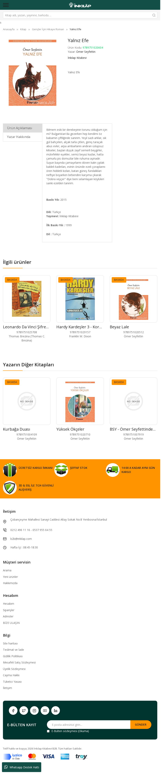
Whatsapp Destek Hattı (24, 767)
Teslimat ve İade (13, 650)
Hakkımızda (10, 583)
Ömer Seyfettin (85, 52)
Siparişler (8, 610)
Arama (7, 570)
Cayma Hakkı (11, 675)
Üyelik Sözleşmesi (14, 669)
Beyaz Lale (119, 326)
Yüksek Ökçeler (70, 429)
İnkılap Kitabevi (77, 58)
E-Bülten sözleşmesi (64, 731)
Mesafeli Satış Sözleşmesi (19, 662)
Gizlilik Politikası (13, 656)
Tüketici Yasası (12, 681)
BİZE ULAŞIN (11, 623)
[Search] (154, 15)
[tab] (22, 127)
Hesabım (8, 603)
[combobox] (80, 15)
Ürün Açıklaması (19, 128)
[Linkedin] (55, 710)
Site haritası (10, 643)
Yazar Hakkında (18, 137)
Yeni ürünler (10, 577)
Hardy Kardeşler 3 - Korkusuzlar (85, 326)
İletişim (7, 688)
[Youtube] (45, 710)
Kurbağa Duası (16, 429)
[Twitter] (23, 710)
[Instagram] (34, 710)
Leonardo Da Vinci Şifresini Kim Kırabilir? (40, 326)
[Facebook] (13, 710)
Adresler (8, 616)
